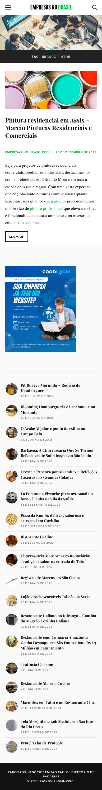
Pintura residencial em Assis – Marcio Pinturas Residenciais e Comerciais (48, 127)
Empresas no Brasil (48, 780)
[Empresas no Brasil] (51, 7)
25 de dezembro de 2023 (76, 152)
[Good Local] (40, 360)
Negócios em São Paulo (48, 772)
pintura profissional (46, 208)
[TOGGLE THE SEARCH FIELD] (94, 7)
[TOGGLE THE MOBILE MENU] (8, 7)
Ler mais (16, 236)
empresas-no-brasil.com (27, 152)
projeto (60, 201)
